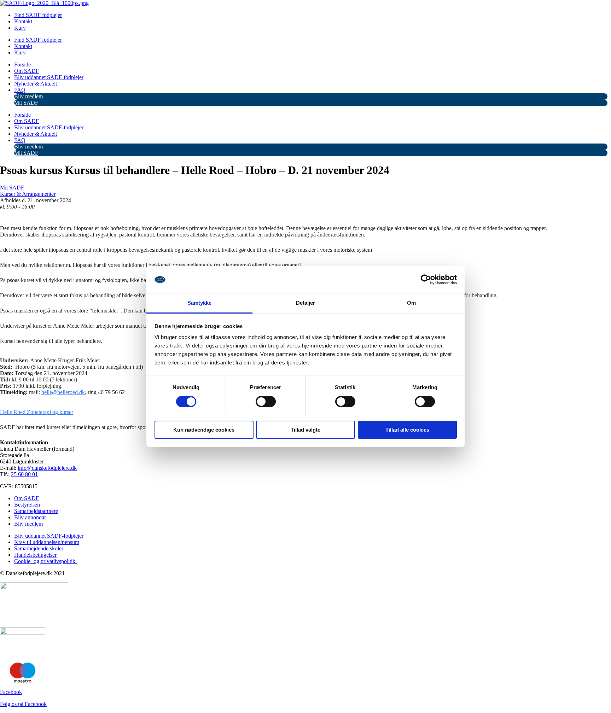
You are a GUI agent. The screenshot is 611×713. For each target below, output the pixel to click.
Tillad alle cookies (407, 430)
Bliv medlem (28, 96)
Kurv (20, 28)
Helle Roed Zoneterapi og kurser (36, 412)
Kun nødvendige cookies (203, 430)
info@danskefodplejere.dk (47, 468)
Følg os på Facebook (23, 704)
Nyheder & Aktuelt (35, 84)
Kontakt (23, 21)
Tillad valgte (305, 430)
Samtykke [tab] (199, 303)
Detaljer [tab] (305, 303)
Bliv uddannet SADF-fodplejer (48, 77)
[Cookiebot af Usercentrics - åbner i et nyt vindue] (426, 279)
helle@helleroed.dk (63, 392)
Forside (22, 65)
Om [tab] (411, 303)
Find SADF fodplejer (38, 15)
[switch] (266, 401)
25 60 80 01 (24, 474)
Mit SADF (26, 103)
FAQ (19, 90)
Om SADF (26, 71)
